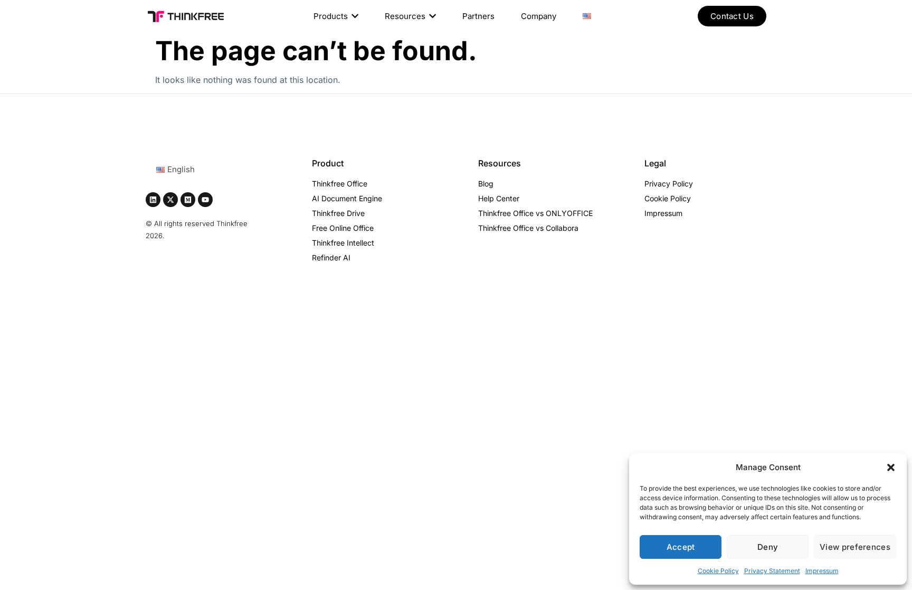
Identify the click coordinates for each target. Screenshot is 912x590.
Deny (767, 547)
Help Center (498, 198)
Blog (485, 183)
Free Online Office (343, 227)
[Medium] (187, 199)
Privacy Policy (668, 183)
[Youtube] (205, 199)
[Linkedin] (153, 199)
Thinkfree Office (339, 183)
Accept (681, 547)
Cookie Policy (718, 571)
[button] (891, 467)
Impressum (822, 571)
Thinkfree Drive (338, 213)
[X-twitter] (170, 199)
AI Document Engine (347, 198)
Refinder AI (331, 257)
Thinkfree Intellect (343, 242)
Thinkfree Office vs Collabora (528, 227)
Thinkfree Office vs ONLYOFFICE (535, 213)
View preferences (855, 547)
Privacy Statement (772, 571)
